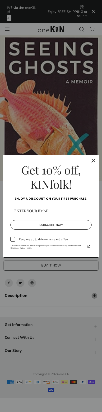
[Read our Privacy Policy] (89, 246)
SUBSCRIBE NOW (51, 225)
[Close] (93, 160)
